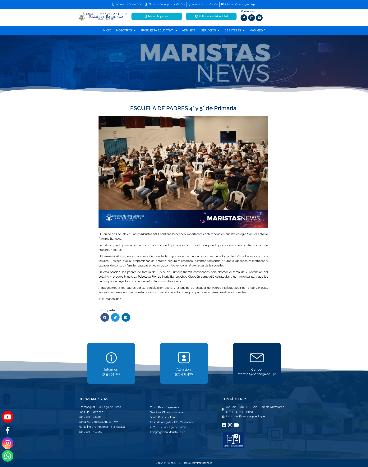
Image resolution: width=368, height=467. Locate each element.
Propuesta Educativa (156, 30)
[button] (104, 317)
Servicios (208, 30)
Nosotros (124, 30)
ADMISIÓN (189, 30)
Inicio (107, 30)
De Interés (232, 30)
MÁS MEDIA (257, 30)
